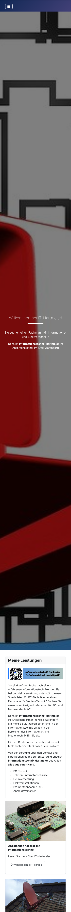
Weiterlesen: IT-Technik (27, 864)
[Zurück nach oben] (65, 905)
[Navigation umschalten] (9, 6)
